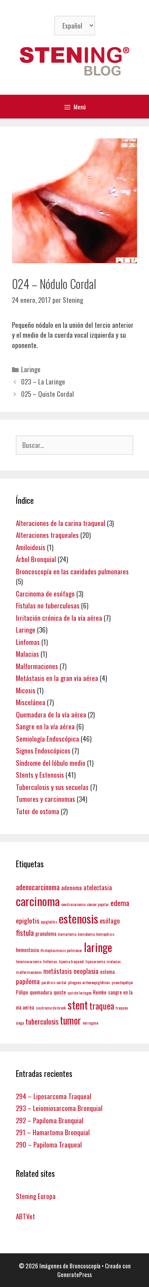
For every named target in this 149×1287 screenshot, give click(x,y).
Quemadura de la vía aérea (51, 714)
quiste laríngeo (79, 992)
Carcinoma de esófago (45, 594)
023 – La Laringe (43, 381)
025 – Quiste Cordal (47, 394)
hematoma (86, 934)
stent (78, 1004)
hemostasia (27, 950)
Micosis (25, 690)
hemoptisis (105, 934)
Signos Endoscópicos (43, 750)
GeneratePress (74, 1274)
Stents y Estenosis (40, 775)
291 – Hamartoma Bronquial (53, 1132)
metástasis (57, 971)
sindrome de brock (51, 1007)
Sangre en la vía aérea (45, 726)
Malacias (27, 654)
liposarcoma (95, 961)
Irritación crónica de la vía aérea (59, 618)
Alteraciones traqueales (47, 535)
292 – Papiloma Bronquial (49, 1120)
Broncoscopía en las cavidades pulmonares (72, 571)
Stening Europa (36, 1196)
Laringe (31, 369)
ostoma (107, 971)
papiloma (28, 981)
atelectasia (97, 887)
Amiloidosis (30, 547)
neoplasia (86, 971)
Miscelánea (30, 702)
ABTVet (25, 1216)
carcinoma (38, 901)
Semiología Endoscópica (47, 739)
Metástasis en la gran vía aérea (57, 678)
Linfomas (28, 642)
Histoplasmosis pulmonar (61, 950)
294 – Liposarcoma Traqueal (53, 1096)
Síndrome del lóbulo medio (50, 763)
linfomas (50, 961)
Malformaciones (37, 666)
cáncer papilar (98, 904)
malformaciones (29, 972)
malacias (113, 961)
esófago (110, 921)
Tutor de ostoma (37, 811)
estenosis (78, 918)
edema (119, 902)
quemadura (41, 992)
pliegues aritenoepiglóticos (89, 982)
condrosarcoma (73, 904)
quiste (60, 992)
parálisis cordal (53, 982)
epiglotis (27, 920)
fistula (25, 932)
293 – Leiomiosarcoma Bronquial (59, 1108)
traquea (101, 1005)
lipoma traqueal (71, 961)
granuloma (45, 933)
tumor (70, 1020)
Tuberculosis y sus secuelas (52, 787)
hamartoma (67, 934)
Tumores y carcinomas (45, 799)
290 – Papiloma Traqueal (49, 1144)
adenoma (71, 887)
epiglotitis (49, 921)
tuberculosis (41, 1021)
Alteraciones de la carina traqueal (60, 523)
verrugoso (90, 1022)
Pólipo (22, 992)
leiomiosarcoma (28, 961)
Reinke (99, 992)
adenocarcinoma (38, 887)
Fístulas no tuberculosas (47, 605)
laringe (98, 947)
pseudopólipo (122, 982)
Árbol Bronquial (36, 559)
